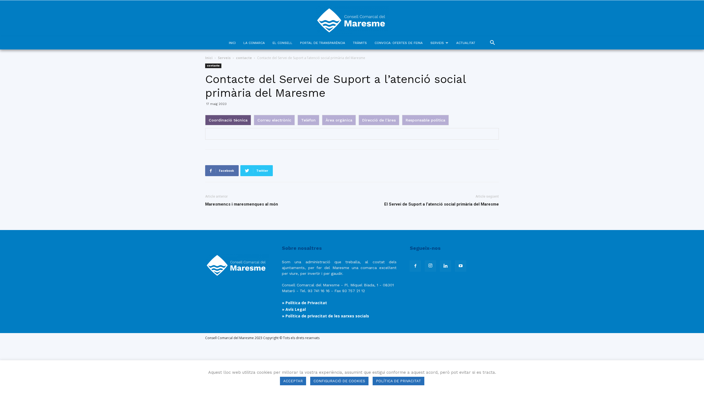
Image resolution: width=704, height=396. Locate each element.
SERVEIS (437, 43)
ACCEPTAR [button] (293, 381)
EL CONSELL (282, 43)
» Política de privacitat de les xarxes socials (325, 316)
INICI (232, 43)
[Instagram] (430, 266)
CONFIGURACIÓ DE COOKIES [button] (339, 381)
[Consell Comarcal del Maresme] (352, 18)
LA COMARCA (254, 43)
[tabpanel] (352, 134)
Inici (209, 58)
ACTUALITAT (465, 43)
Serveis (224, 58)
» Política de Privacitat (304, 302)
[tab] (228, 120)
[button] (492, 43)
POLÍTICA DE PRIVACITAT (398, 381)
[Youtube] (460, 266)
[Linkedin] (445, 266)
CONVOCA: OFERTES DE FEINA (399, 43)
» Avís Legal (294, 309)
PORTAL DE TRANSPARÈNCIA (322, 43)
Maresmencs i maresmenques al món (241, 204)
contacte (244, 58)
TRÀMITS (360, 43)
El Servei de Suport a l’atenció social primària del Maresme (441, 204)
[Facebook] (415, 266)
